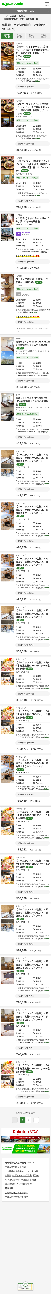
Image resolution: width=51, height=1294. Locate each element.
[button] (36, 1120)
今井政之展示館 (28, 1180)
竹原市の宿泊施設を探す (16, 1197)
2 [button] (28, 1120)
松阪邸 (36, 1175)
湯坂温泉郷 (10, 1184)
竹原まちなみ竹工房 (22, 1175)
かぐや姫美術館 (24, 1184)
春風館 (8, 1175)
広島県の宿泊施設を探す (16, 1192)
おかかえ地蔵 (31, 1171)
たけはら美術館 (12, 1180)
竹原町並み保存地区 (14, 1171)
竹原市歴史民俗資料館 (15, 1167)
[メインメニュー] (47, 4)
